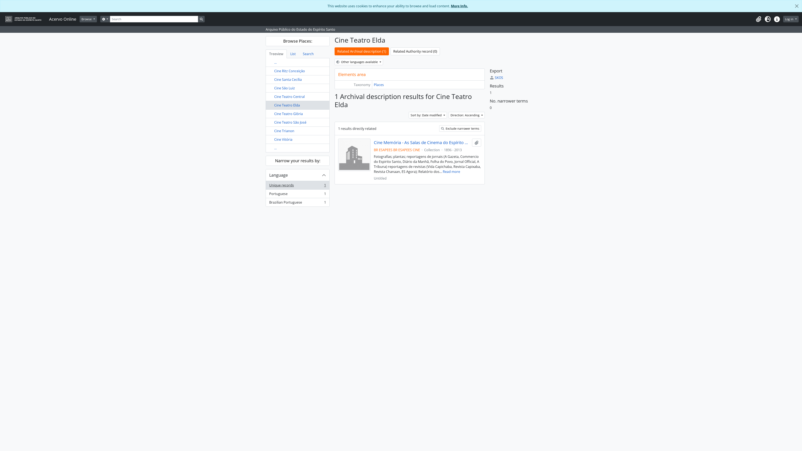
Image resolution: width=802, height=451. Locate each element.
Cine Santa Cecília (288, 79)
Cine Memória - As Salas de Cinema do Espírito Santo (422, 142)
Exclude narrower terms (462, 128)
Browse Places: (297, 41)
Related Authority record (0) (415, 51)
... (275, 62)
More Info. (459, 6)
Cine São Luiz (284, 88)
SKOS (499, 77)
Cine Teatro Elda (287, 105)
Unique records (297, 186)
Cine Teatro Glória (288, 113)
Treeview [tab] (276, 54)
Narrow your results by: (297, 160)
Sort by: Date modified (427, 115)
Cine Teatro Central (289, 96)
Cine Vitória (283, 139)
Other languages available (359, 62)
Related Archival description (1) (361, 51)
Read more (451, 171)
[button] (758, 19)
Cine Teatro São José (290, 122)
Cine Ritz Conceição (289, 71)
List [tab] (293, 54)
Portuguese (297, 194)
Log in (789, 19)
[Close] (797, 6)
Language (278, 175)
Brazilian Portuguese (297, 203)
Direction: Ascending (465, 115)
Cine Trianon (284, 131)
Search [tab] (308, 54)
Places (379, 84)
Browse (87, 19)
